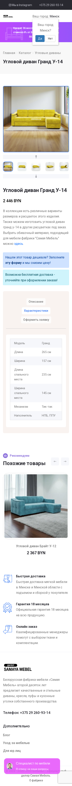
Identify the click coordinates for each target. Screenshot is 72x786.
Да (40, 38)
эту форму (13, 263)
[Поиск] (62, 16)
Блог (6, 735)
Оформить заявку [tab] (36, 320)
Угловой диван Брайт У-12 (36, 546)
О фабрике (36, 780)
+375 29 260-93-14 (51, 5)
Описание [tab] (36, 301)
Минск (54, 16)
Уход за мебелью (16, 743)
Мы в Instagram (21, 5)
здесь (18, 244)
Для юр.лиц (12, 751)
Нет (50, 38)
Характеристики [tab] (36, 310)
